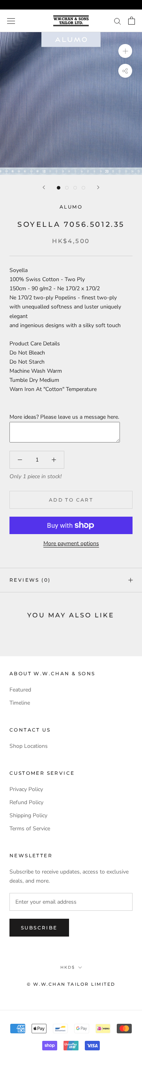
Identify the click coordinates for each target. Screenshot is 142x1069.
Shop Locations (28, 746)
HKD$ (67, 967)
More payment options (71, 543)
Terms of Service (29, 828)
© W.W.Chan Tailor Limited (71, 984)
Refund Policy (26, 802)
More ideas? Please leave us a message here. (64, 417)
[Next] (98, 187)
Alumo (71, 207)
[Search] (117, 20)
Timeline (19, 703)
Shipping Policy (28, 815)
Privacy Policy (26, 789)
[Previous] (44, 187)
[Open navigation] (11, 21)
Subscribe (39, 928)
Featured (20, 690)
